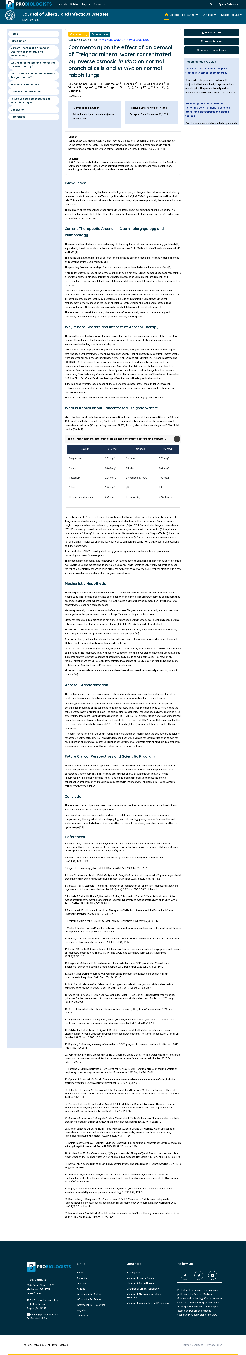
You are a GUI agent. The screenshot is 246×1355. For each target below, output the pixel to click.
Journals (62, 4)
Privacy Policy (214, 1345)
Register (86, 4)
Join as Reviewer (212, 41)
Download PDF (212, 32)
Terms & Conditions (193, 1345)
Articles (208, 14)
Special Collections (228, 4)
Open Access (100, 34)
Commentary (78, 34)
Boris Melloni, (113, 84)
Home (14, 33)
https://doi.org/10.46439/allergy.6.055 (124, 40)
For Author (189, 14)
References (18, 116)
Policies (74, 4)
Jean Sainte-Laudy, (85, 84)
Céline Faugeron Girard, (114, 87)
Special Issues (230, 14)
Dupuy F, (140, 87)
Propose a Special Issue (212, 50)
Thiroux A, (158, 87)
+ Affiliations (74, 96)
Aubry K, (132, 84)
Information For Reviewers (91, 1305)
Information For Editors (89, 1299)
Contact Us (100, 4)
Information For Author (89, 1294)
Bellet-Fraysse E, (154, 84)
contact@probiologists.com (44, 1314)
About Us (82, 1278)
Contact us (82, 1315)
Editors (174, 14)
